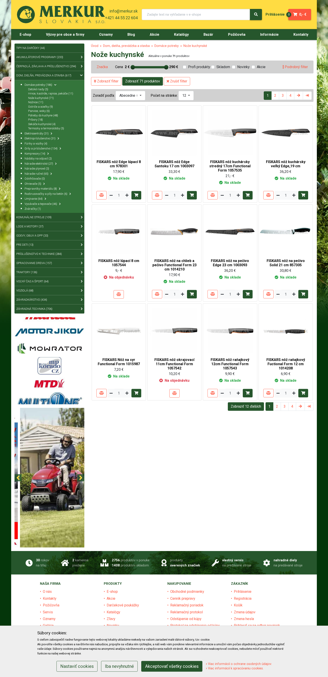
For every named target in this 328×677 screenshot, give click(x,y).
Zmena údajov (244, 612)
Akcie (261, 67)
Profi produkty (199, 67)
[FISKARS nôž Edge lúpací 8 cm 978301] (119, 132)
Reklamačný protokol (186, 612)
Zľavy (111, 619)
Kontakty (49, 598)
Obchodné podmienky (187, 591)
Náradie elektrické (39, 163)
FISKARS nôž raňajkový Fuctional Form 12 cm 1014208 (285, 364)
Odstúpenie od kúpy (185, 619)
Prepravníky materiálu (41, 188)
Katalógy (113, 612)
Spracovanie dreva (34, 263)
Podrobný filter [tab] (296, 67)
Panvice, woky (39, 111)
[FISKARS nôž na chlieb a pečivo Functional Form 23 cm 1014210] (174, 231)
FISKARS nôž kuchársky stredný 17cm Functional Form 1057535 (230, 166)
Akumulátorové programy (39, 57)
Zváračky (33, 208)
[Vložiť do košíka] (136, 195)
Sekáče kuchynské (42, 124)
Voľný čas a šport (32, 281)
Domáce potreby (166, 46)
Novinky (243, 67)
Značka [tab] (102, 67)
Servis (48, 612)
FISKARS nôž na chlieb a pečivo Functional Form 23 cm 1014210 (174, 265)
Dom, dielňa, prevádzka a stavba (126, 46)
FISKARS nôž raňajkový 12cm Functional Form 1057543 (230, 364)
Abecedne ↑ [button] (129, 95)
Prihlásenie (242, 591)
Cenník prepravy (182, 598)
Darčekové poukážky (123, 605)
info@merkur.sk (124, 11)
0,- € (297, 14)
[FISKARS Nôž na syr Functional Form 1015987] (119, 330)
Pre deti (24, 244)
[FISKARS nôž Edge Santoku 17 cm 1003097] (174, 132)
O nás (47, 591)
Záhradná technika (34, 308)
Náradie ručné (36, 173)
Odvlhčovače (35, 178)
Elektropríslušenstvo (40, 138)
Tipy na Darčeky (30, 48)
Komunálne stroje (34, 217)
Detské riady (38, 89)
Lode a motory (30, 226)
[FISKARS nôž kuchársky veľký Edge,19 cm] (286, 132)
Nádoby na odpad (38, 158)
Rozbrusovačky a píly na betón (46, 193)
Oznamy (49, 619)
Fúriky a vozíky (36, 143)
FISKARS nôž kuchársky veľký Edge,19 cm (285, 164)
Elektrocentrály (37, 133)
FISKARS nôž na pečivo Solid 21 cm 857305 (286, 263)
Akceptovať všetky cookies (172, 666)
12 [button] (184, 95)
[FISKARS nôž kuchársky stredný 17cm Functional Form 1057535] (230, 132)
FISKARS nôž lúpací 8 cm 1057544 (118, 263)
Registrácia (242, 598)
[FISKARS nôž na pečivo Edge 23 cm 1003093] (230, 231)
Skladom (223, 67)
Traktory (26, 272)
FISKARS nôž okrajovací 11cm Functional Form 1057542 (174, 364)
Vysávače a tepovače (41, 203)
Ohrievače (33, 183)
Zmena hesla (244, 619)
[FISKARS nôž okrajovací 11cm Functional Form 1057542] (174, 330)
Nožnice (35, 102)
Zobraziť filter (107, 81)
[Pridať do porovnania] (101, 195)
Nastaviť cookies (77, 666)
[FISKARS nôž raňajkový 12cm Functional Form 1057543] (230, 330)
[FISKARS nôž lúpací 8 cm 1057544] (119, 231)
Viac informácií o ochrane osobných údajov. (239, 664)
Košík (238, 605)
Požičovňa (51, 605)
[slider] (133, 67)
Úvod (94, 46)
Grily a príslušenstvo (41, 148)
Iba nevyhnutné (119, 666)
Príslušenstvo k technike (39, 254)
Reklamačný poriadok (186, 605)
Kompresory (35, 153)
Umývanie (34, 198)
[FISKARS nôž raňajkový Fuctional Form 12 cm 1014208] (286, 330)
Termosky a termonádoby (46, 128)
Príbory (35, 119)
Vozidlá (24, 290)
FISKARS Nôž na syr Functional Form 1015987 (119, 362)
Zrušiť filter (178, 81)
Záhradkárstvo (31, 299)
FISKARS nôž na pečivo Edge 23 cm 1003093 (230, 263)
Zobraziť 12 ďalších (246, 406)
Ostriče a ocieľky (40, 106)
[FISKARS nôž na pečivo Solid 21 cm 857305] (286, 231)
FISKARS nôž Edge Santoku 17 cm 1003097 (174, 164)
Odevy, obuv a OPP (32, 235)
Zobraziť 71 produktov (142, 81)
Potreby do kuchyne (43, 115)
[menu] (275, 14)
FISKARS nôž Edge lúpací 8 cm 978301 (119, 164)
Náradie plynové (37, 168)
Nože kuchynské (195, 46)
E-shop (112, 591)
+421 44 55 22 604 (121, 17)
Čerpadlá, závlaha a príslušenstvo (46, 66)
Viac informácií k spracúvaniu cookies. (235, 668)
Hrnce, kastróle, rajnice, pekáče (50, 93)
